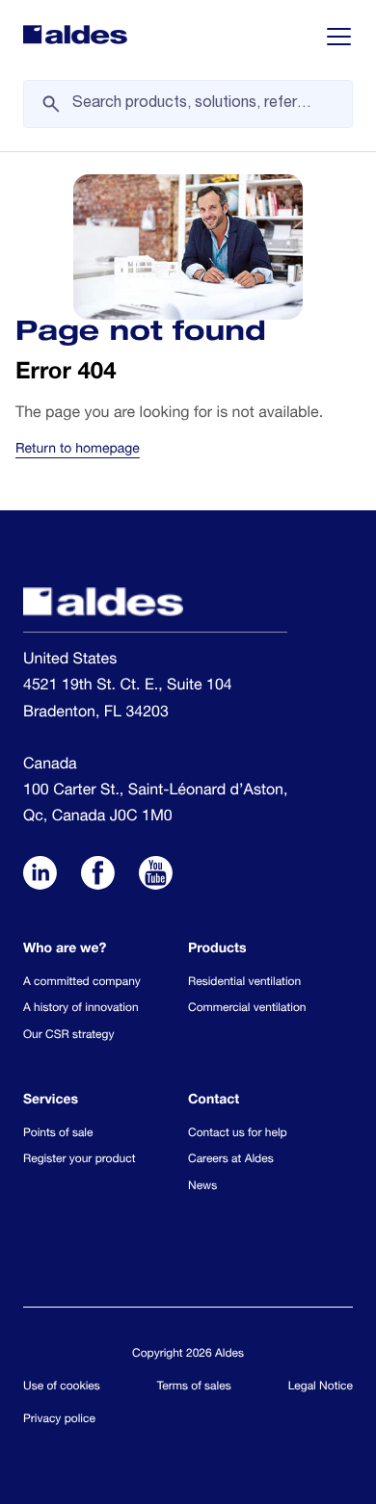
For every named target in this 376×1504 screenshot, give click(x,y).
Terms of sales (194, 1387)
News (202, 1187)
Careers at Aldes (231, 1160)
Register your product (79, 1160)
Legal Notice (320, 1387)
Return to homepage (77, 450)
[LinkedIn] (40, 876)
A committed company (82, 983)
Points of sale (58, 1134)
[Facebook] (98, 876)
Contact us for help (237, 1134)
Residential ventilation (244, 983)
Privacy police (59, 1420)
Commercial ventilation (247, 1009)
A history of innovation (81, 1009)
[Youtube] (156, 876)
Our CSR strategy (68, 1036)
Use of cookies (61, 1387)
